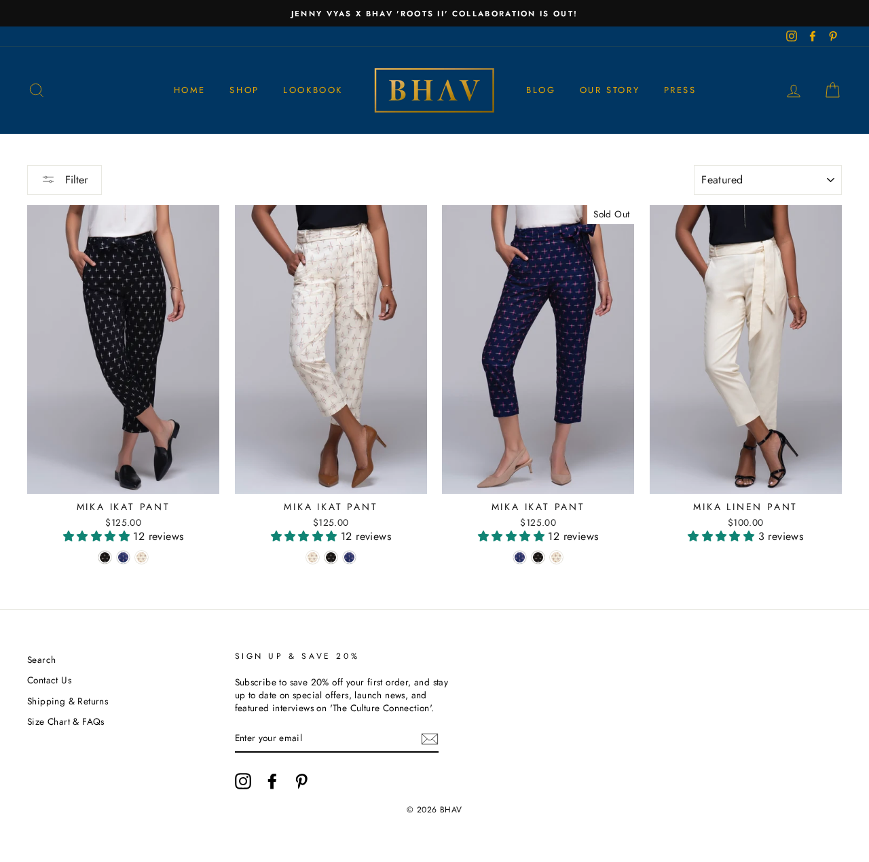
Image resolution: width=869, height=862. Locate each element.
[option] (434, 13)
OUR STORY (610, 90)
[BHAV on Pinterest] (301, 781)
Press (680, 90)
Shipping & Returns (67, 701)
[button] (98, 536)
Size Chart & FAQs (66, 721)
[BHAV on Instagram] (243, 781)
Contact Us (49, 680)
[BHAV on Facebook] (272, 781)
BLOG (540, 90)
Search (41, 659)
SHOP (244, 90)
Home (190, 90)
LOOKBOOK (313, 90)
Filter (75, 179)
